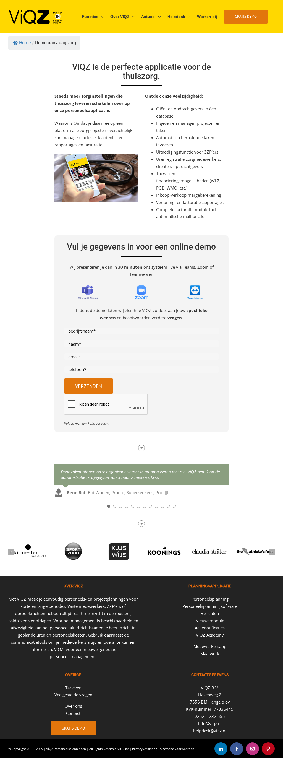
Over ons (73, 706)
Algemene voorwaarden (177, 749)
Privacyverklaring (144, 749)
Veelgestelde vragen (73, 694)
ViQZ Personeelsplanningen (66, 749)
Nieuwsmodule (209, 620)
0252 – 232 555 (210, 716)
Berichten (210, 613)
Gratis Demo (73, 728)
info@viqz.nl (210, 723)
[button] (11, 552)
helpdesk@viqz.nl (209, 730)
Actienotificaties (210, 627)
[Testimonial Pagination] (108, 506)
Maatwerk (209, 653)
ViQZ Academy (210, 635)
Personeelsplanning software (209, 606)
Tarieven (73, 687)
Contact (73, 713)
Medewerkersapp (209, 646)
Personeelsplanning (210, 599)
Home (25, 42)
